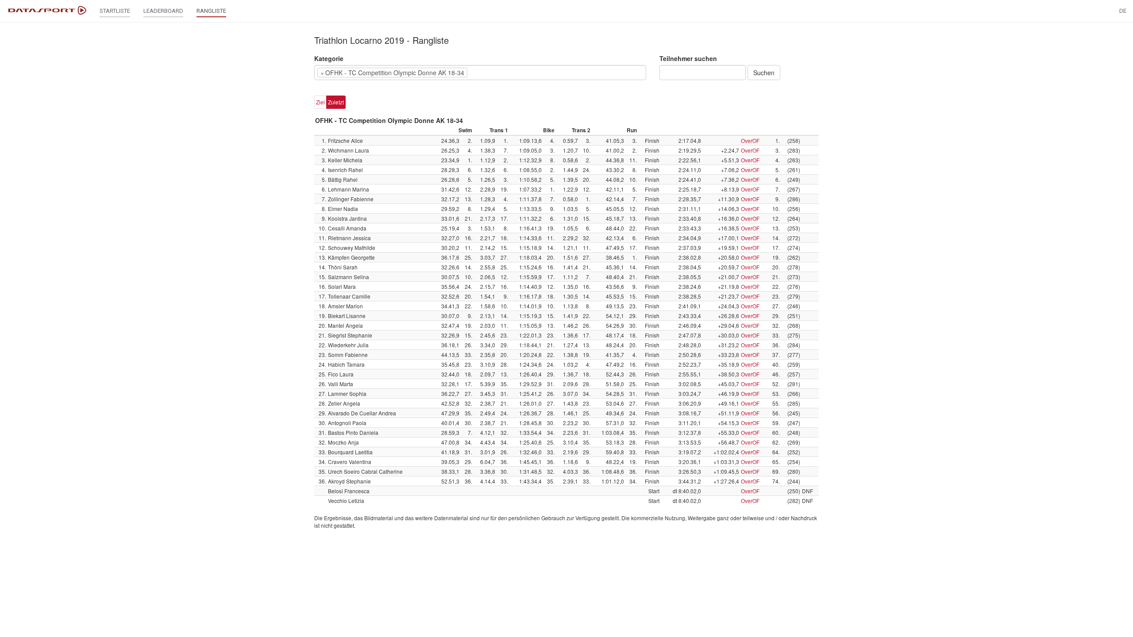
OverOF (750, 140)
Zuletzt (336, 102)
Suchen (764, 72)
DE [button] (1122, 11)
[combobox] (480, 72)
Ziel (320, 102)
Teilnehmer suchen (688, 58)
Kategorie (328, 58)
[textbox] (482, 72)
